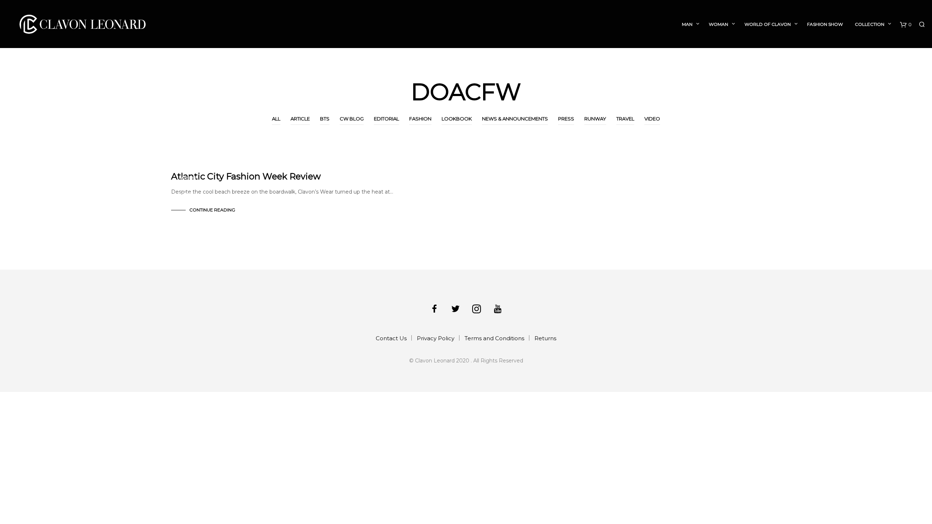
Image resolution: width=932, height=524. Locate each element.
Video (652, 119)
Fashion (420, 119)
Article (300, 119)
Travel (625, 119)
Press (566, 119)
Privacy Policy (435, 338)
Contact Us (391, 338)
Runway (595, 119)
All (276, 119)
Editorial (386, 119)
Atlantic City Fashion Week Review (246, 176)
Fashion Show (825, 24)
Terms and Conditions (494, 338)
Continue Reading (212, 210)
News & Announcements (515, 119)
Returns (545, 338)
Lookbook (457, 119)
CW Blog (352, 119)
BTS (324, 119)
